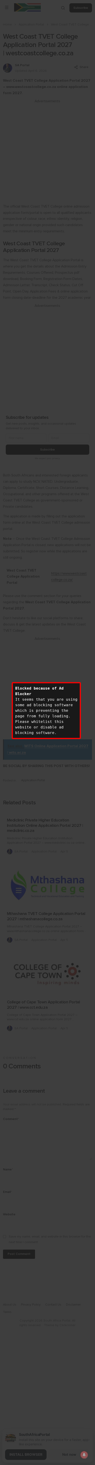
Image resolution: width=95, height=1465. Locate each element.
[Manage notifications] (84, 1455)
